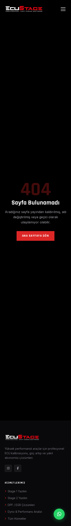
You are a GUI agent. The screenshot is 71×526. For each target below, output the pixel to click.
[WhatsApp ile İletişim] (59, 514)
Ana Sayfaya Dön (35, 236)
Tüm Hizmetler (17, 518)
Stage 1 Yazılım (17, 491)
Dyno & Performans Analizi (25, 511)
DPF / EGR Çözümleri (21, 505)
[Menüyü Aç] (63, 9)
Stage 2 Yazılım (17, 498)
